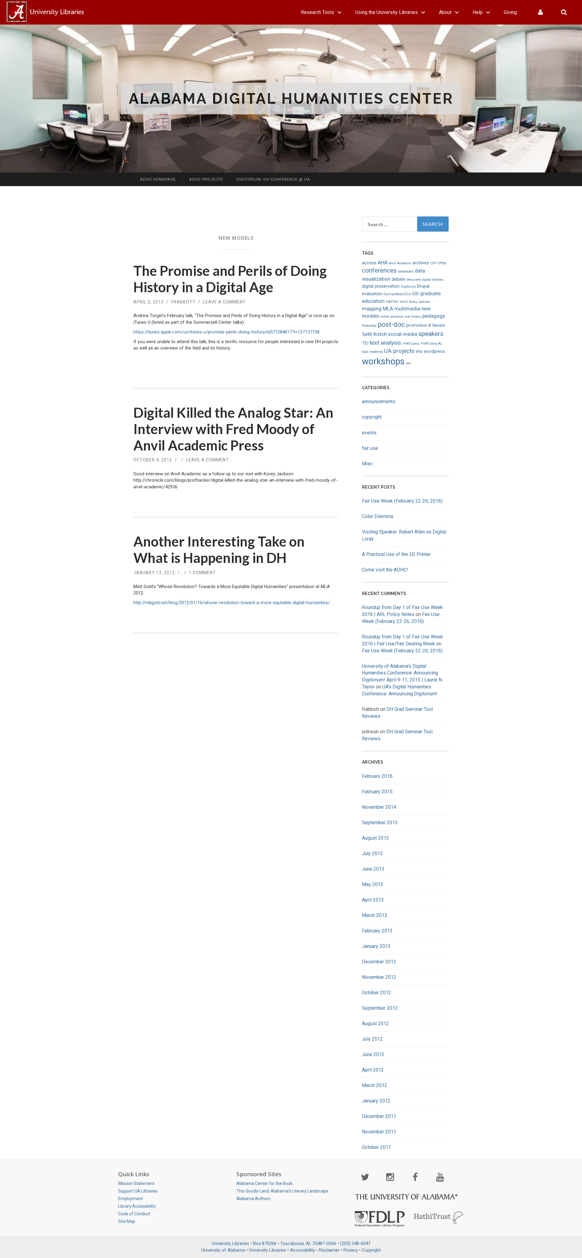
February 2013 (377, 931)
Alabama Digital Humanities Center (291, 98)
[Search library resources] (564, 12)
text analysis (385, 342)
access (369, 263)
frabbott (183, 301)
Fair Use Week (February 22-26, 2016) (402, 501)
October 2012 (376, 992)
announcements (378, 401)
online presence (392, 317)
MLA (388, 309)
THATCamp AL (431, 344)
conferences (379, 270)
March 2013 (374, 915)
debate (398, 279)
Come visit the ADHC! (385, 570)
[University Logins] (540, 12)
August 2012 (375, 1023)
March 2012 (374, 1085)
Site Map (126, 1221)
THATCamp (410, 344)
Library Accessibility (137, 1206)
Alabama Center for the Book (264, 1183)
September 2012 (380, 1008)
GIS (415, 293)
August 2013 (375, 838)
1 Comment (202, 572)
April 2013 (373, 900)
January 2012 (376, 1101)
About (445, 12)
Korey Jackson (419, 302)
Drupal (423, 286)
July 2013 (372, 853)
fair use (370, 448)
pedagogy (433, 316)
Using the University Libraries (386, 12)
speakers (430, 333)
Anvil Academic (400, 263)
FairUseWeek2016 (397, 294)
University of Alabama (223, 1250)
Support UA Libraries (138, 1191)
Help (478, 12)
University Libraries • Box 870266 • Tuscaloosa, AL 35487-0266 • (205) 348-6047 (291, 1243)
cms (441, 263)
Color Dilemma (377, 516)
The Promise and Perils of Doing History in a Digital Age (230, 279)
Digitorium (408, 287)
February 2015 (377, 792)
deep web (413, 280)
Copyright (371, 1250)
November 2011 (379, 1132)
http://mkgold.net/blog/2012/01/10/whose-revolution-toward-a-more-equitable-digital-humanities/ (231, 602)
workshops (383, 361)
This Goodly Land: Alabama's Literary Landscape (282, 1191)
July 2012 (372, 1039)
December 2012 (379, 962)
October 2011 (376, 1147)
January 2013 (376, 946)
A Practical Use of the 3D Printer (396, 554)
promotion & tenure (425, 325)
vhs (419, 351)
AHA (383, 262)
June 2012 (373, 1054)
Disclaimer (329, 1250)
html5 (404, 302)
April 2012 (373, 1070)
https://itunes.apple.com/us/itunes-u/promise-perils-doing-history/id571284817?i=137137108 (226, 332)
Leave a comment (224, 301)
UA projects (399, 350)
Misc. (367, 464)
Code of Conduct (134, 1213)
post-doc (391, 324)
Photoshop (369, 326)
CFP (433, 263)
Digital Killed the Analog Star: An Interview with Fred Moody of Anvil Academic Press (233, 428)
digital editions (432, 280)
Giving (510, 12)
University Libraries (267, 1250)
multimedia (407, 309)
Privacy (350, 1250)
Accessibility (302, 1250)
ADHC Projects (206, 179)
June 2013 (373, 869)
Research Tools (317, 12)
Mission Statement (136, 1183)
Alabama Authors (253, 1198)
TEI (365, 343)
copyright (372, 417)
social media (402, 334)
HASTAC (392, 302)
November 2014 (379, 807)
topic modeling (372, 352)
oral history (413, 317)
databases (405, 271)
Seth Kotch (374, 334)
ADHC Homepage (158, 179)
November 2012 (379, 977)
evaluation (372, 293)
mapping (372, 309)
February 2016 (377, 776)
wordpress (434, 351)
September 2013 (380, 822)
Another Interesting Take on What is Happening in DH (219, 549)
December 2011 (379, 1116)
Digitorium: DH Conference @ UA (273, 179)
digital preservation (381, 286)
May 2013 (372, 884)
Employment (130, 1198)
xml (408, 363)
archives (421, 263)
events (369, 433)
